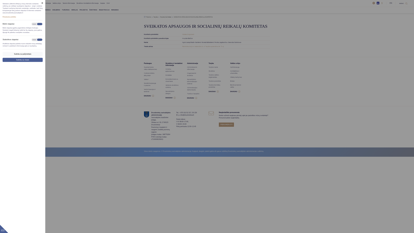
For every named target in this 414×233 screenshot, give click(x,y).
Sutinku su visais (22, 60)
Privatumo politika (9, 17)
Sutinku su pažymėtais (22, 54)
